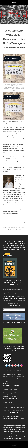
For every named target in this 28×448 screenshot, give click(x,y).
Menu (14, 2)
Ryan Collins (20, 84)
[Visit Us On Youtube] (15, 365)
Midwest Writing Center (14, 14)
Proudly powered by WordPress (10, 443)
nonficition (21, 87)
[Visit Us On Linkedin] (18, 365)
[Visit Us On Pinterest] (12, 365)
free (9, 87)
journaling (12, 87)
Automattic (14, 445)
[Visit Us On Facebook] (9, 365)
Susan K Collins (7, 88)
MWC (17, 87)
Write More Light (16, 88)
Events (16, 85)
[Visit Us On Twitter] (6, 365)
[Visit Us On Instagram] (21, 365)
